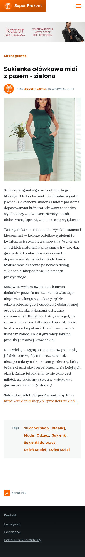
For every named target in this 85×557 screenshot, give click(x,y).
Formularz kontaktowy (22, 540)
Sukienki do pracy (40, 442)
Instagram (12, 524)
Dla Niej (58, 428)
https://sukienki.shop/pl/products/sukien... (40, 401)
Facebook (12, 532)
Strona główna (15, 56)
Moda (29, 435)
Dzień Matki (59, 450)
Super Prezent (28, 6)
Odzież (43, 435)
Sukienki (59, 435)
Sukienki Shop (36, 428)
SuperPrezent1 (35, 88)
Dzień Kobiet (35, 450)
